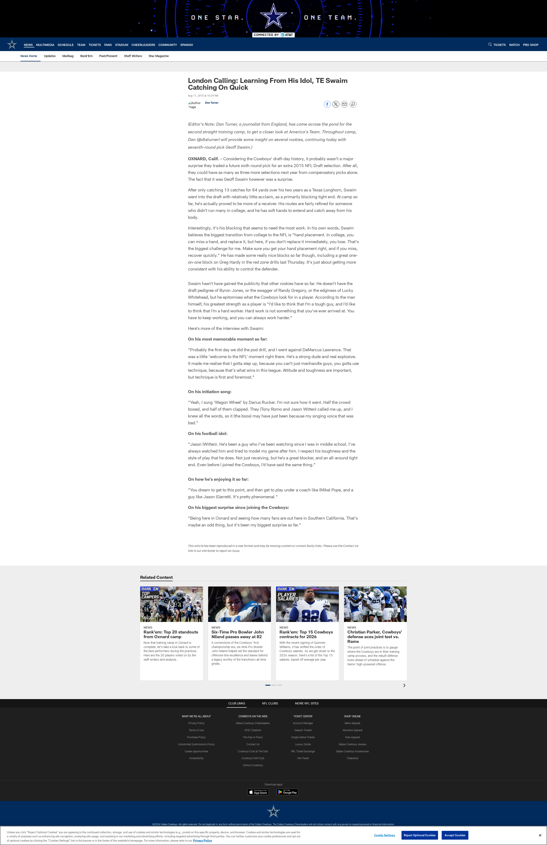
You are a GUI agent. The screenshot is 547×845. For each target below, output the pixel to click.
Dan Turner (212, 102)
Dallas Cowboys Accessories (352, 751)
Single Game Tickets (303, 737)
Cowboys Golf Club (253, 758)
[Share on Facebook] (327, 106)
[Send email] (344, 106)
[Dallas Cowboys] (273, 811)
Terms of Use (196, 730)
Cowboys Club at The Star (253, 751)
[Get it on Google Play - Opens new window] (287, 794)
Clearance (352, 758)
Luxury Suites (303, 744)
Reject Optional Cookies (420, 835)
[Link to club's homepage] (12, 44)
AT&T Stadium (252, 730)
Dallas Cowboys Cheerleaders (253, 723)
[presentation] (405, 686)
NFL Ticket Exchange (303, 751)
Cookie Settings (384, 835)
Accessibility (196, 758)
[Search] (490, 44)
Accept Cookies (455, 835)
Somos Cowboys (253, 765)
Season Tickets (303, 730)
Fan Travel (303, 758)
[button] (268, 685)
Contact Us (253, 744)
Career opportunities (196, 751)
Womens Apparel (352, 730)
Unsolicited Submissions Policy (196, 744)
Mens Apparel (352, 723)
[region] (273, 835)
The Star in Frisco (253, 737)
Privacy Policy (196, 723)
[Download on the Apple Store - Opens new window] (258, 792)
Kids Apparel (352, 737)
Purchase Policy (196, 737)
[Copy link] (353, 104)
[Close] (540, 835)
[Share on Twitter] (335, 106)
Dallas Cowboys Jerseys (352, 744)
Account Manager (303, 723)
